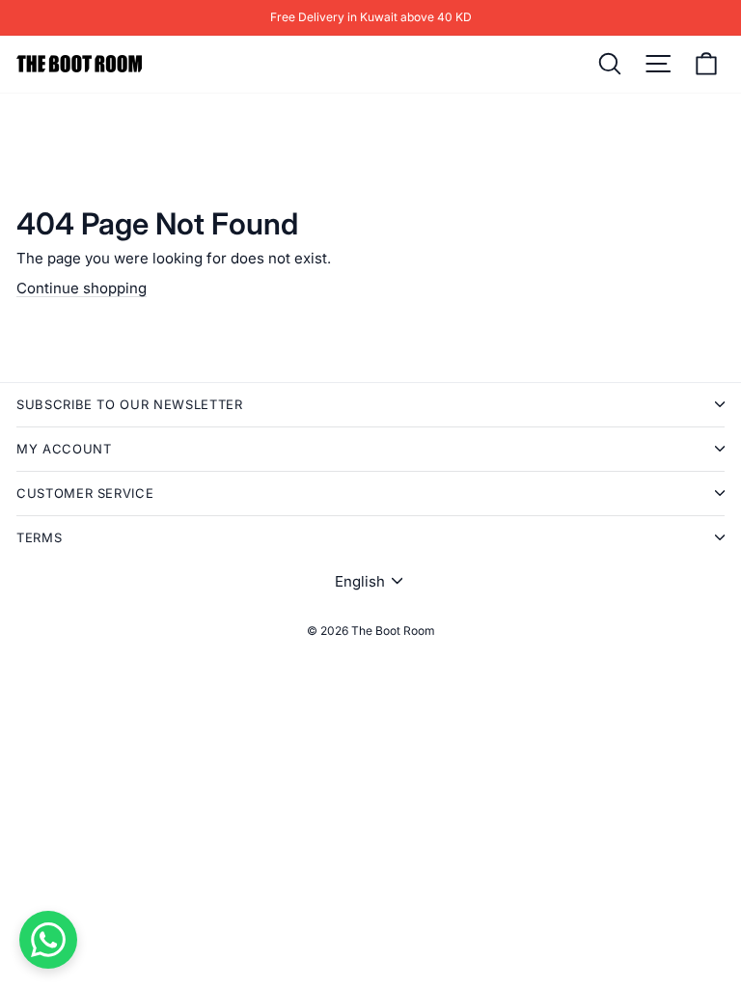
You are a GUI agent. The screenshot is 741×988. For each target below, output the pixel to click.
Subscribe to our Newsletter (129, 404)
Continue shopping (81, 288)
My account (64, 448)
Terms (39, 537)
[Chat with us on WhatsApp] (48, 940)
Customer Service (84, 493)
